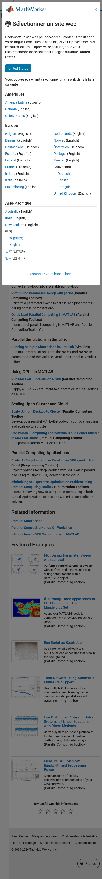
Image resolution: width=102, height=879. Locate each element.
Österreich (61, 147)
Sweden (59, 160)
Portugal (60, 154)
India (9, 218)
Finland (10, 160)
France (10, 167)
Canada (11, 109)
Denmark (12, 140)
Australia (12, 211)
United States (15, 116)
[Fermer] (95, 9)
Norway (59, 140)
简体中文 (16, 238)
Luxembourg (14, 187)
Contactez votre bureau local (51, 274)
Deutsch (64, 173)
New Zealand (14, 225)
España (10, 154)
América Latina (16, 102)
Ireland (10, 173)
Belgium (11, 134)
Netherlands (63, 134)
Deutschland (14, 147)
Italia (9, 180)
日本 (8, 251)
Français (64, 187)
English (63, 180)
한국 (8, 258)
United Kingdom (65, 193)
